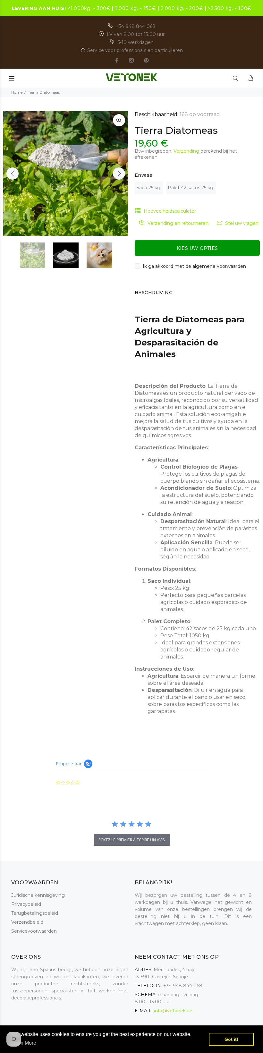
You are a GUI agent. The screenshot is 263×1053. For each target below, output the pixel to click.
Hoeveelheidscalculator (170, 211)
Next (119, 173)
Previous (12, 173)
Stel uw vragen (242, 223)
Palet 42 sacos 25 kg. (191, 188)
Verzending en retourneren (178, 223)
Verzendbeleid (27, 922)
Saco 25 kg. (148, 188)
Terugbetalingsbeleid (34, 913)
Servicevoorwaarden (34, 931)
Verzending (186, 151)
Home (16, 92)
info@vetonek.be (173, 1011)
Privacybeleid (26, 904)
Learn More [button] (23, 1043)
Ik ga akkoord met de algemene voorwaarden (194, 266)
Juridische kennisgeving (38, 895)
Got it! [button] (231, 1039)
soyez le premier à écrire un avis (131, 840)
